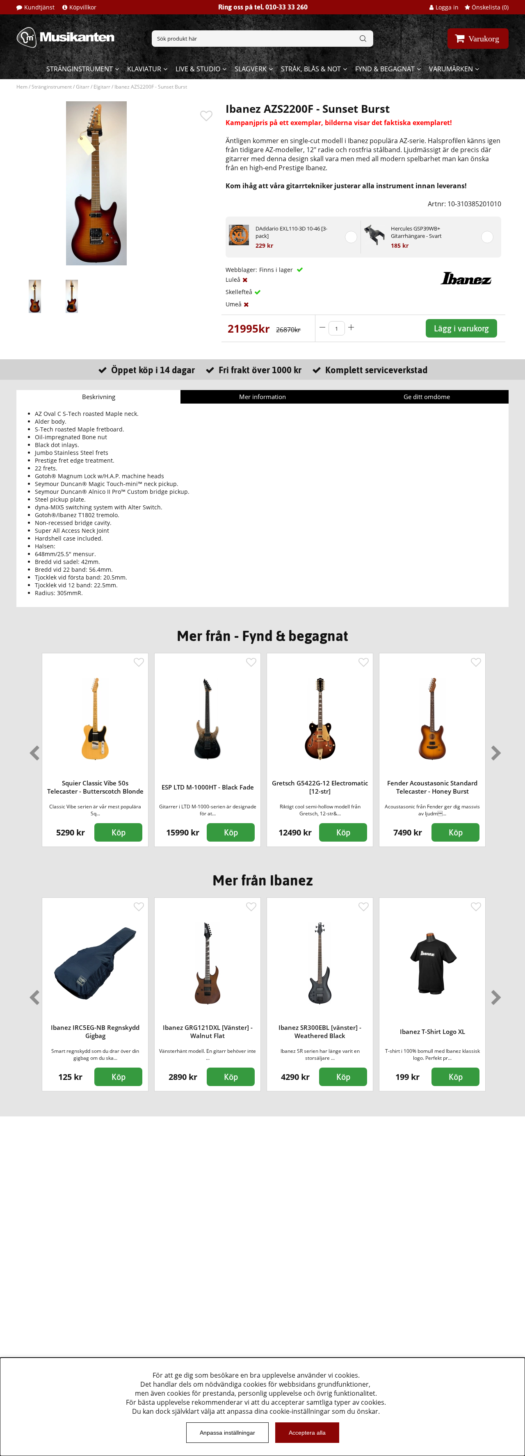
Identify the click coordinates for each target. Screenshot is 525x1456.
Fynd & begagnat (385, 68)
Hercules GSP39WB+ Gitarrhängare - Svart (416, 232)
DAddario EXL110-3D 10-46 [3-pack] (291, 232)
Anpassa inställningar (227, 1432)
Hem (21, 86)
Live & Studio (198, 68)
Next (495, 750)
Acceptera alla (307, 1432)
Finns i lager (276, 270)
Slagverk (251, 68)
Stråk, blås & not (311, 68)
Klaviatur (144, 68)
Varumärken (451, 68)
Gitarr (82, 86)
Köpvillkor (82, 7)
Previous (32, 750)
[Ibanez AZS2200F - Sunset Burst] (34, 296)
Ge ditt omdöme (427, 397)
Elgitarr (102, 86)
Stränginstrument (79, 68)
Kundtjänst (39, 7)
